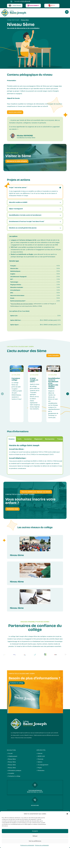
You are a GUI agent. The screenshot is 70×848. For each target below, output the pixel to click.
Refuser (35, 836)
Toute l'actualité (53, 355)
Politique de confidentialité (27, 845)
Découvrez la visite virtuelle (17, 161)
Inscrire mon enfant (15, 112)
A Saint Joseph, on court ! (34, 380)
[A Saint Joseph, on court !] (35, 368)
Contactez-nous (12, 509)
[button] (67, 814)
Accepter (35, 831)
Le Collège (16, 375)
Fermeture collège (16, 379)
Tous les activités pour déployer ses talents (36, 492)
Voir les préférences (35, 841)
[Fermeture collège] (17, 368)
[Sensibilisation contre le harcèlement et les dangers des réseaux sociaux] (53, 368)
